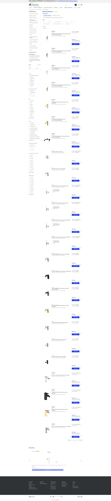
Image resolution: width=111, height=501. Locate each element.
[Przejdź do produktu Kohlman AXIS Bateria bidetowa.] (47, 157)
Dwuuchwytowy (32, 146)
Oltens (31, 82)
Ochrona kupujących (76, 487)
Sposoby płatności (53, 488)
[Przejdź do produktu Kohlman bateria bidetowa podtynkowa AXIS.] (47, 191)
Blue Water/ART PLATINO (33, 75)
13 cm (31, 187)
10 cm (31, 167)
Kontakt (74, 483)
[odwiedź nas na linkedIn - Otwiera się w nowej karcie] (81, 496)
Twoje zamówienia (64, 483)
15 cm (31, 170)
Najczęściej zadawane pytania (33, 488)
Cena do (37, 68)
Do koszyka (76, 61)
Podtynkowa (32, 92)
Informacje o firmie (75, 486)
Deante (31, 77)
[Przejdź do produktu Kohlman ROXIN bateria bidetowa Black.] (47, 362)
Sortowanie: (44, 26)
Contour (31, 100)
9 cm (31, 163)
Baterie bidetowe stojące (33, 57)
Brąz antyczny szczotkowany (34, 136)
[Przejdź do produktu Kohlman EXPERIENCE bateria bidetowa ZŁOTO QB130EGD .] (47, 311)
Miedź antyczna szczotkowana (34, 138)
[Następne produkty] (79, 440)
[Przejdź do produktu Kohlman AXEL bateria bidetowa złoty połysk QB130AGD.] (47, 106)
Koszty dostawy (53, 487)
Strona (74, 440)
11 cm (31, 180)
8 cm (31, 160)
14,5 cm (31, 189)
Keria (31, 104)
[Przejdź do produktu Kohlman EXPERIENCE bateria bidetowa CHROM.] (47, 260)
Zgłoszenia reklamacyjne (43, 483)
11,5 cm (31, 182)
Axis (30, 114)
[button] (76, 5)
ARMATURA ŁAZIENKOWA (39, 9)
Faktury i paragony (53, 486)
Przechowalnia (64, 486)
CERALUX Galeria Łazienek (32, 9)
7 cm (31, 158)
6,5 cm (31, 156)
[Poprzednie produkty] (71, 440)
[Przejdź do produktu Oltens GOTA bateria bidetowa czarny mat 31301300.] (47, 396)
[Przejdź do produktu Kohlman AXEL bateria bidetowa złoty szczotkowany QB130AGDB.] (47, 123)
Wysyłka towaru (53, 483)
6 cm (31, 155)
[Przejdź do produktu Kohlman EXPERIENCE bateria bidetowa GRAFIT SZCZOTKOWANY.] (47, 294)
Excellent (31, 78)
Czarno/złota (32, 131)
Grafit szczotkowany (33, 129)
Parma (31, 107)
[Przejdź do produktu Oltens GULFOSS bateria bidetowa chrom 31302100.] (47, 430)
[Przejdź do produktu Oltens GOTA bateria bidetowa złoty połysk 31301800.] (47, 413)
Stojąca (31, 90)
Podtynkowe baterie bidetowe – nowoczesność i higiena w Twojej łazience (34, 60)
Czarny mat (32, 124)
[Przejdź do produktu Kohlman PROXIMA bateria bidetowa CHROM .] (47, 328)
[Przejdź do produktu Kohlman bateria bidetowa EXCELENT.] (47, 174)
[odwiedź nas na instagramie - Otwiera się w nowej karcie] (79, 496)
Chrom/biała (32, 133)
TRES (31, 85)
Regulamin (30, 483)
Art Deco (31, 116)
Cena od (30, 68)
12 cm (31, 184)
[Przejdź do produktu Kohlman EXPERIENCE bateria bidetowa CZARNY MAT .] (47, 277)
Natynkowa (32, 94)
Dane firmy (30, 486)
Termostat (31, 148)
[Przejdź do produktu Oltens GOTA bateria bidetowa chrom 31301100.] (47, 379)
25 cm (31, 192)
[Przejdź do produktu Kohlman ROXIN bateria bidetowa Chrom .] (47, 345)
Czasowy (31, 150)
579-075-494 (62, 1)
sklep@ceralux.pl (73, 1)
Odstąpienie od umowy (32, 487)
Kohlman (31, 80)
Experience (31, 111)
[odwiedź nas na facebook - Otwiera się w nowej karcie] (78, 496)
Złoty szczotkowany (33, 128)
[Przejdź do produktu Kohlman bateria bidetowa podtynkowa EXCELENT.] (47, 225)
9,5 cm (31, 165)
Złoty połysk (32, 126)
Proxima (31, 109)
